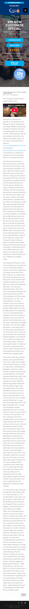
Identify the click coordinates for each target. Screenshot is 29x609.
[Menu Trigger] (25, 10)
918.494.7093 (14, 5)
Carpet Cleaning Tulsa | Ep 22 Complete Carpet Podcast (14, 92)
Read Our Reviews (14, 63)
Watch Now (14, 45)
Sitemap (11, 607)
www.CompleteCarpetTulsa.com (13, 146)
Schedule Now (14, 3)
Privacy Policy (17, 607)
